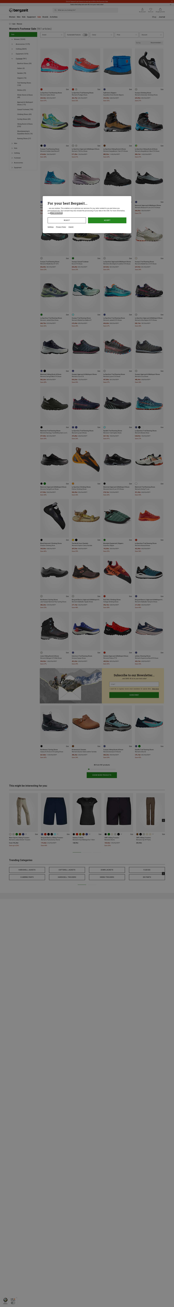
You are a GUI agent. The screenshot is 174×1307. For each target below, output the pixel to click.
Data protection (56, 213)
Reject (67, 220)
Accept (107, 220)
